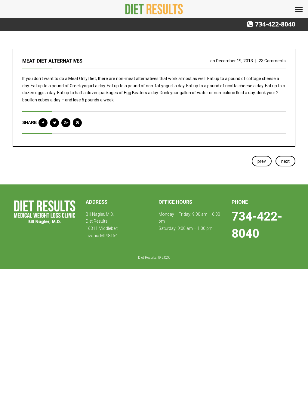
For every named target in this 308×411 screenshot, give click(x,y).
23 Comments (272, 60)
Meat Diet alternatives (52, 61)
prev (261, 161)
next (285, 161)
